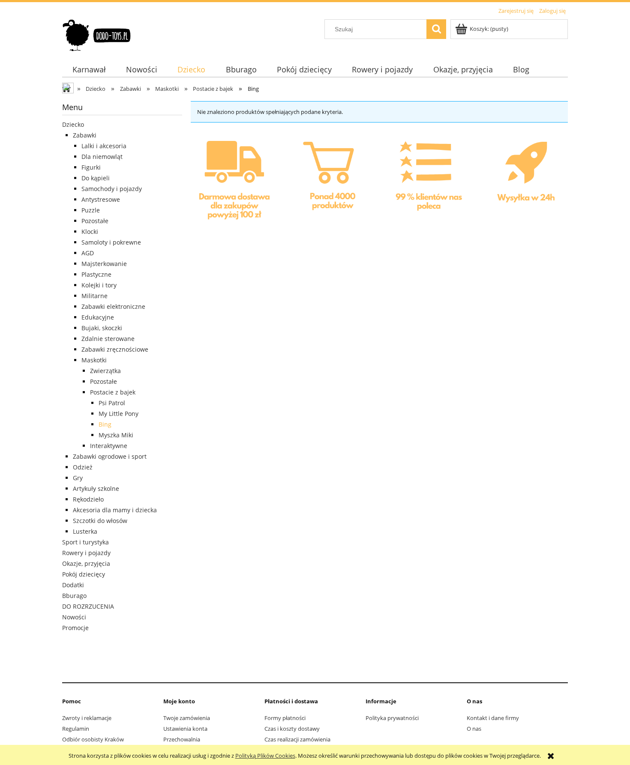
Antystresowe (100, 199)
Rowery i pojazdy (86, 553)
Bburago (74, 596)
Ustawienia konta (185, 728)
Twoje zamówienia (186, 718)
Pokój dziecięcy (83, 574)
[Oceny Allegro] (427, 182)
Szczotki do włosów (100, 521)
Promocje (75, 628)
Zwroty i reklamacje (86, 718)
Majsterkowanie (104, 264)
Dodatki (73, 585)
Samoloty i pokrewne (111, 242)
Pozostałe (94, 221)
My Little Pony (118, 413)
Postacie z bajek (112, 392)
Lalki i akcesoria (103, 146)
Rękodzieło (88, 499)
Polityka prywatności (392, 718)
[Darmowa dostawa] (235, 183)
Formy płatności (285, 718)
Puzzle (90, 210)
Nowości (74, 617)
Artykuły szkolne (96, 488)
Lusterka (85, 531)
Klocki (89, 231)
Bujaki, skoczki (101, 328)
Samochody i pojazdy (111, 189)
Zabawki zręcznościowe (114, 349)
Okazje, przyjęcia (86, 563)
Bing (105, 424)
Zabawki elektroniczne (113, 306)
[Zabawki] (331, 182)
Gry (78, 478)
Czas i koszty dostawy (292, 728)
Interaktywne (108, 446)
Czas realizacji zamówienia (297, 739)
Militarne (94, 296)
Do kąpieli (95, 178)
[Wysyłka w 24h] (524, 183)
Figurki (91, 167)
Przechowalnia (181, 739)
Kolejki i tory (99, 285)
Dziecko (73, 124)
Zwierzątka (105, 371)
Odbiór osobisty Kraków (93, 739)
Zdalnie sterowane (108, 339)
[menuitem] (89, 69)
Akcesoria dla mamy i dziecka (115, 510)
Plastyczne (96, 274)
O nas (474, 728)
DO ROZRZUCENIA (88, 606)
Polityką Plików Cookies (265, 755)
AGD (87, 253)
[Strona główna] (97, 34)
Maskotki (94, 360)
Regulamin (75, 728)
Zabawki (84, 135)
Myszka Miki (116, 435)
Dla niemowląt (102, 156)
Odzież (83, 467)
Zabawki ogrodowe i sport (110, 456)
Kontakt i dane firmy (493, 718)
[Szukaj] (436, 29)
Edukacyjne (97, 317)
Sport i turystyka (85, 542)
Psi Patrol (112, 403)
